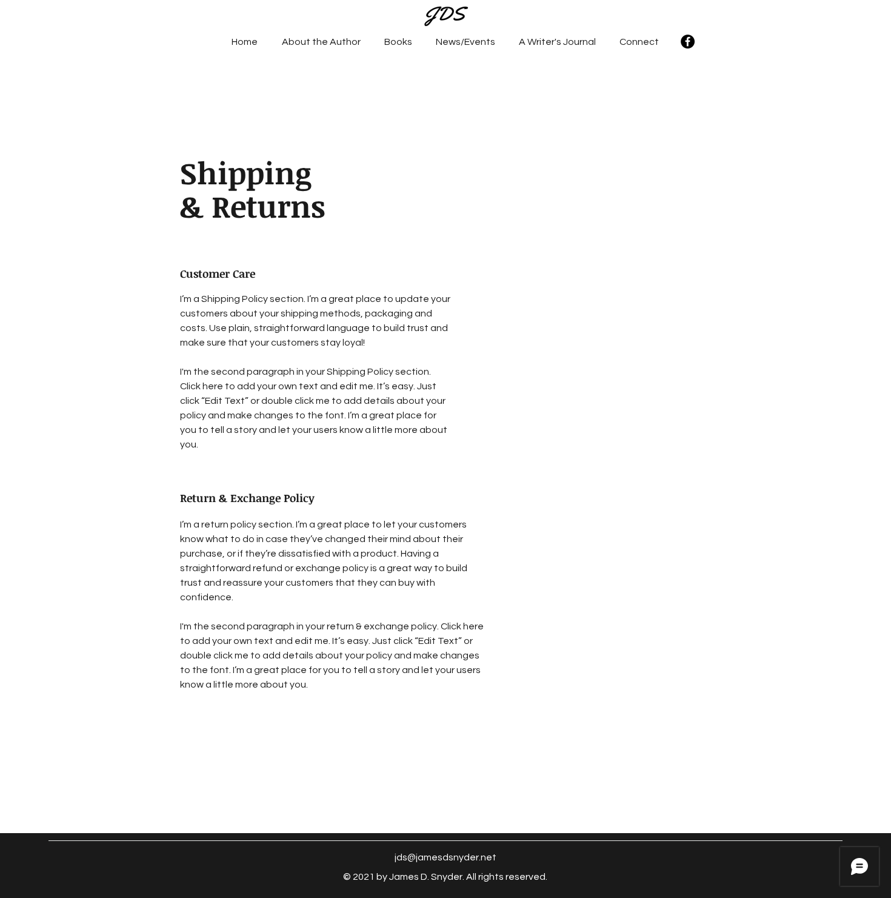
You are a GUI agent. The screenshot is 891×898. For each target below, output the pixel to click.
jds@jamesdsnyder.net (445, 857)
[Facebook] (688, 42)
